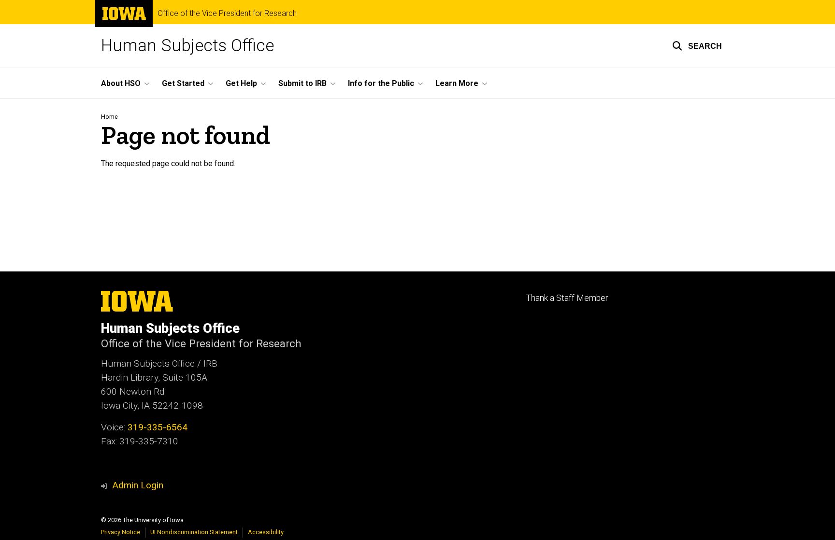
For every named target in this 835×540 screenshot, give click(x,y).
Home (109, 116)
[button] (697, 46)
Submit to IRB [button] (302, 83)
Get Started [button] (183, 83)
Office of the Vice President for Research (227, 13)
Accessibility (266, 532)
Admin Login (137, 485)
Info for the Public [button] (381, 83)
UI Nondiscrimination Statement (194, 532)
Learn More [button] (456, 83)
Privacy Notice (120, 532)
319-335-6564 (157, 427)
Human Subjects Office (187, 45)
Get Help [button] (241, 83)
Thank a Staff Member (567, 298)
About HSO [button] (121, 83)
